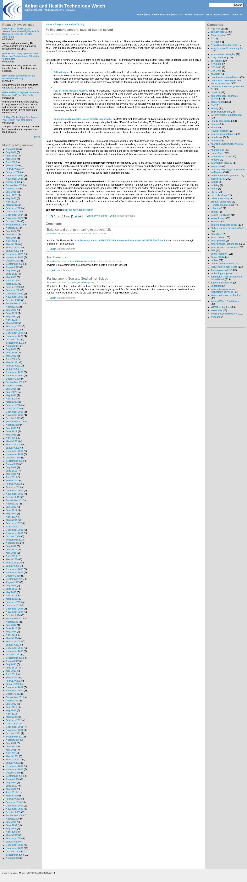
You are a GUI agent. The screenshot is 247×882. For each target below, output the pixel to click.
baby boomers (219, 57)
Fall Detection (57, 257)
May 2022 (11, 316)
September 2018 (15, 461)
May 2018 (11, 474)
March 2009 (12, 835)
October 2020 (13, 379)
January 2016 (13, 566)
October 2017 (13, 497)
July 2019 (11, 428)
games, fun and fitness (223, 134)
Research (177, 14)
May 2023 (11, 277)
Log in (113, 215)
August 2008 (13, 858)
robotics (215, 208)
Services (199, 14)
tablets (214, 260)
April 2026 (11, 162)
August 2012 (13, 700)
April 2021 (11, 359)
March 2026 (12, 165)
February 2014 (14, 641)
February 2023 (14, 287)
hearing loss (217, 150)
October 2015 (13, 575)
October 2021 (13, 339)
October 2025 (13, 182)
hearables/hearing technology (227, 144)
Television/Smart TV (222, 282)
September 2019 (15, 421)
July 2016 (11, 546)
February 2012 (14, 720)
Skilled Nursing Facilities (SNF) (227, 228)
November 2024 (14, 218)
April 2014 (11, 635)
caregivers (217, 61)
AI (212, 38)
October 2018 (13, 457)
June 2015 (11, 589)
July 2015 (11, 585)
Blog (147, 14)
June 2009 (11, 825)
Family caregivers (221, 121)
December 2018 (14, 451)
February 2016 (14, 562)
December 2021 (14, 333)
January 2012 (13, 723)
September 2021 (15, 342)
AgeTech (215, 28)
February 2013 (14, 680)
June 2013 (11, 667)
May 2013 (11, 671)
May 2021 (11, 356)
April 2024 (11, 241)
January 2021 (13, 369)
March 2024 (12, 244)
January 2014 (13, 644)
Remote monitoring (221, 205)
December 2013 (14, 648)
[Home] (12, 10)
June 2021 (11, 352)
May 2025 (11, 198)
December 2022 (14, 293)
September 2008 (15, 854)
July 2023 (11, 270)
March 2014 (12, 638)
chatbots (215, 74)
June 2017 (11, 510)
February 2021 (14, 365)
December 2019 (14, 411)
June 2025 (11, 195)
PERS (214, 192)
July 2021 (11, 349)
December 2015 (14, 569)
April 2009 (11, 832)
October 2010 (13, 772)
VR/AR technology (221, 307)
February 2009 (14, 838)
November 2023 (14, 257)
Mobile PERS (218, 178)
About (225, 14)
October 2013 (13, 654)
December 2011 (14, 727)
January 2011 (13, 763)
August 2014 (13, 622)
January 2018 (13, 487)
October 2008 (13, 851)
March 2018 (12, 480)
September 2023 (15, 264)
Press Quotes (213, 14)
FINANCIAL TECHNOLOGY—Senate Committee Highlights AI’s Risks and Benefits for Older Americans (20, 32)
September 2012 (15, 697)
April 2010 (11, 792)
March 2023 (12, 284)
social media (218, 257)
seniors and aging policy (224, 225)
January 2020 (13, 408)
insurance (216, 166)
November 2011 (14, 730)
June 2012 (11, 707)
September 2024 (15, 224)
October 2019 (13, 418)
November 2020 (14, 375)
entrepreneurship (220, 111)
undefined (216, 286)
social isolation (219, 253)
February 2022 (14, 326)
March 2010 (12, 795)
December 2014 (14, 608)
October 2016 (13, 536)
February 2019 (14, 444)
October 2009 (13, 812)
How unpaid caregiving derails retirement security (18, 77)
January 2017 (13, 526)
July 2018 (11, 467)
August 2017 (13, 503)
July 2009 (11, 822)
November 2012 (14, 690)
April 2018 (11, 477)
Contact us (237, 14)
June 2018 (11, 470)
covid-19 (215, 92)
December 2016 (14, 530)
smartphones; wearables (224, 247)
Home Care (217, 153)
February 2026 (14, 168)
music (214, 188)
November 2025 (14, 178)
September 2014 (15, 618)
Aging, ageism (218, 35)
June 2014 (11, 628)
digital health (218, 102)
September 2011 (15, 736)
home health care (220, 156)
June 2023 (11, 273)
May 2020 (11, 395)
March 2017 (12, 520)
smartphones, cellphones (225, 244)
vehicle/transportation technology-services (223, 290)
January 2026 (13, 172)
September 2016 (15, 539)
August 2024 (13, 228)
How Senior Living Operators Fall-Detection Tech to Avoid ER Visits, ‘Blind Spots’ (21, 56)
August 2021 (13, 346)
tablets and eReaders (222, 263)
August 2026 (13, 149)
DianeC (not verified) (79, 282)
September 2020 (15, 382)
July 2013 (11, 664)
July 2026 (11, 152)
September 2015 (15, 579)
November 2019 (14, 415)
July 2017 (11, 507)
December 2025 (14, 175)
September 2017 (15, 500)
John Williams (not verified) (82, 261)
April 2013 (11, 674)
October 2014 (13, 615)
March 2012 (12, 717)
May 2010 (11, 789)
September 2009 (15, 815)
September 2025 (15, 185)
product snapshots (221, 201)
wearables (216, 310)
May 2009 (11, 828)
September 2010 (15, 776)
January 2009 (13, 841)
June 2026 (11, 155)
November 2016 (14, 533)
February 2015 (14, 602)
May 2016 (11, 553)
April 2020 (11, 398)
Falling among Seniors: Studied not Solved (77, 278)
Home (140, 14)
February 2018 (14, 484)
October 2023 (13, 260)
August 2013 (13, 661)
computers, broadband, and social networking (226, 82)
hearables (216, 140)
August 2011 (12, 740)
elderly (214, 108)
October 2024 (13, 221)
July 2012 (11, 704)
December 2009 (14, 805)
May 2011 (11, 749)
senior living (217, 218)
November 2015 (14, 572)
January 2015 (13, 605)
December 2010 (14, 766)
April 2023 (11, 280)
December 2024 (14, 215)
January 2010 (13, 802)
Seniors (215, 221)
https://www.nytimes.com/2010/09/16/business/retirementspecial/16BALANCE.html (119, 240)
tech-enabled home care (224, 267)
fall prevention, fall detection (77, 210)
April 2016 (11, 556)
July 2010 (11, 782)
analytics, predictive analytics (227, 48)
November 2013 (14, 651)
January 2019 (13, 447)
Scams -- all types (220, 215)
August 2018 (13, 464)
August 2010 (13, 779)
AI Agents (216, 41)
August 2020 (13, 385)
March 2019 (12, 441)
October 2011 (13, 733)
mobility (215, 185)
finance (215, 124)
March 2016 (12, 559)
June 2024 (11, 234)
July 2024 (11, 231)
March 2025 (12, 205)
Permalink (52, 233)
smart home (217, 237)
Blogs (58, 24)
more (37, 136)
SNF (213, 250)
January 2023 (13, 290)
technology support (221, 273)
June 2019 (11, 431)
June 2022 (11, 313)
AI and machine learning (224, 45)
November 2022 (14, 297)
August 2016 (13, 543)
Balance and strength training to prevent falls (79, 229)
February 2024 (14, 247)
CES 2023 (216, 67)
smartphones (218, 240)
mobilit (214, 182)
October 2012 (13, 694)
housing (215, 159)
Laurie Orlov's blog (74, 24)
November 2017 (14, 494)
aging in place (218, 32)
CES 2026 (216, 70)
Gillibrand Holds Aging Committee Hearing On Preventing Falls (20, 94)
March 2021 (12, 362)
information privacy (221, 163)
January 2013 (13, 684)
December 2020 (14, 372)
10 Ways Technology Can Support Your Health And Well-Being (20, 118)
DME (213, 105)
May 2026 (11, 159)
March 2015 (12, 599)
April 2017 (11, 516)
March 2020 (12, 402)
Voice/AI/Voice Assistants (225, 301)
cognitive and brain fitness (225, 77)
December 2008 (14, 845)
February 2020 (14, 405)
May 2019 (11, 434)
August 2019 (13, 425)
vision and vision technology (226, 295)
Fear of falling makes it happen (70, 90)
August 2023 (13, 267)
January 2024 (13, 251)
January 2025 (13, 211)
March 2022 (12, 323)
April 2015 (11, 595)
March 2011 (12, 756)
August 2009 (13, 818)
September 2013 (15, 658)
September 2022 (15, 303)
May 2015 (11, 592)
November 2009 (14, 809)
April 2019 (11, 438)
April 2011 (11, 753)
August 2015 (13, 582)
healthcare (216, 137)
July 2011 (11, 743)
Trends (188, 14)
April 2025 (11, 201)
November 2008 (14, 848)
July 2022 (11, 310)
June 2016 (11, 549)
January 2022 (13, 329)
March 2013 (12, 677)
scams (214, 211)
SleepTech (216, 234)
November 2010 (14, 769)
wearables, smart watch (224, 313)
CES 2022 (216, 64)
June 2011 (11, 746)
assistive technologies (223, 54)
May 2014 (11, 631)
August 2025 (13, 188)
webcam (215, 317)
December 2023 (14, 254)
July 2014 (11, 625)
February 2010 (14, 799)
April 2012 (11, 713)
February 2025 (14, 208)
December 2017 (14, 490)
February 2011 (14, 759)
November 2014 (14, 612)
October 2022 (13, 300)
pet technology (219, 195)
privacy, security (220, 198)
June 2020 (11, 392)
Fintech (215, 127)
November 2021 (14, 336)
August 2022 (13, 306)
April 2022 (11, 320)
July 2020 (11, 389)
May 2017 (11, 513)
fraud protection (219, 130)
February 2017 (14, 523)
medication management (224, 175)
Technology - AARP (221, 270)
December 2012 (14, 687)
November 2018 (14, 454)
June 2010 (11, 785)
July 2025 (11, 192)
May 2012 (11, 710)
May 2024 (11, 237)
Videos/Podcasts (161, 14)
